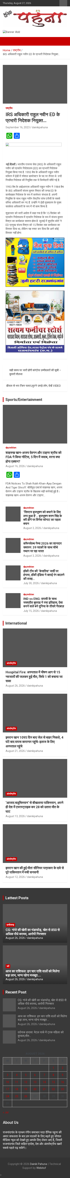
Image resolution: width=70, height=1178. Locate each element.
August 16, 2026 (15, 466)
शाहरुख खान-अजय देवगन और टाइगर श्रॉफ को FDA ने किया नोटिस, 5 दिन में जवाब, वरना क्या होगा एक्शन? (33, 457)
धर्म (8, 966)
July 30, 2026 (31, 583)
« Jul (5, 1112)
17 (7, 1089)
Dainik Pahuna (38, 1164)
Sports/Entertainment (23, 399)
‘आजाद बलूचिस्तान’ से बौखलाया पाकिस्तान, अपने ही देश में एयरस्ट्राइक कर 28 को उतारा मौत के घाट (34, 807)
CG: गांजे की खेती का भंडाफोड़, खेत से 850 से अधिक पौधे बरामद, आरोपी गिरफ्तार (33, 932)
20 (34, 1089)
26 (25, 1096)
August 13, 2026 (15, 816)
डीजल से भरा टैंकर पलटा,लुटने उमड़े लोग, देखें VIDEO (33, 385)
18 (16, 1089)
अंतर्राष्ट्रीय (11, 663)
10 (7, 1082)
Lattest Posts (17, 898)
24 (7, 1096)
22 (53, 1089)
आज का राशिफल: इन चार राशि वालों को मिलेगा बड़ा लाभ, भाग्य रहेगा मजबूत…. (33, 973)
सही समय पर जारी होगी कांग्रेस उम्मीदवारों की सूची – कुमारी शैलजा (35, 372)
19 (25, 1089)
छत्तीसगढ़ (10, 925)
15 (53, 1082)
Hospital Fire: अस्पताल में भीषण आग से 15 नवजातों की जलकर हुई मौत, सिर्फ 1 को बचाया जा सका (34, 676)
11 (16, 1082)
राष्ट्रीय (9, 108)
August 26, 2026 (15, 685)
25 (16, 1096)
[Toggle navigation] (7, 41)
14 (44, 1082)
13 (34, 1082)
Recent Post (15, 992)
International (16, 623)
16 (62, 1082)
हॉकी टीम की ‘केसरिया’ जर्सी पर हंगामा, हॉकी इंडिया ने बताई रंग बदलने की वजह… (43, 575)
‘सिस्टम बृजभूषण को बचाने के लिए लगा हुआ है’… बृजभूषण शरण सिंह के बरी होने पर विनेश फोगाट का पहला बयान (42, 517)
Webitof (41, 1168)
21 (44, 1089)
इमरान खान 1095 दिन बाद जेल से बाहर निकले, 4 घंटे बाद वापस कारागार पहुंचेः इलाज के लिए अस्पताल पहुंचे (34, 741)
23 (62, 1089)
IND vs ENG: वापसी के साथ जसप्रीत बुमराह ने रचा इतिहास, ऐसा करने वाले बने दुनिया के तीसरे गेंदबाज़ (43, 602)
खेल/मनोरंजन (11, 448)
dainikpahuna (40, 127)
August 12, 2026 (15, 876)
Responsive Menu (63, 3)
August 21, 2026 (15, 750)
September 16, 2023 (18, 127)
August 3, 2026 (32, 528)
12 (25, 1082)
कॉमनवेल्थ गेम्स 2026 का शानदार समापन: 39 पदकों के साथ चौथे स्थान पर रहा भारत (42, 547)
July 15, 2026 (31, 610)
